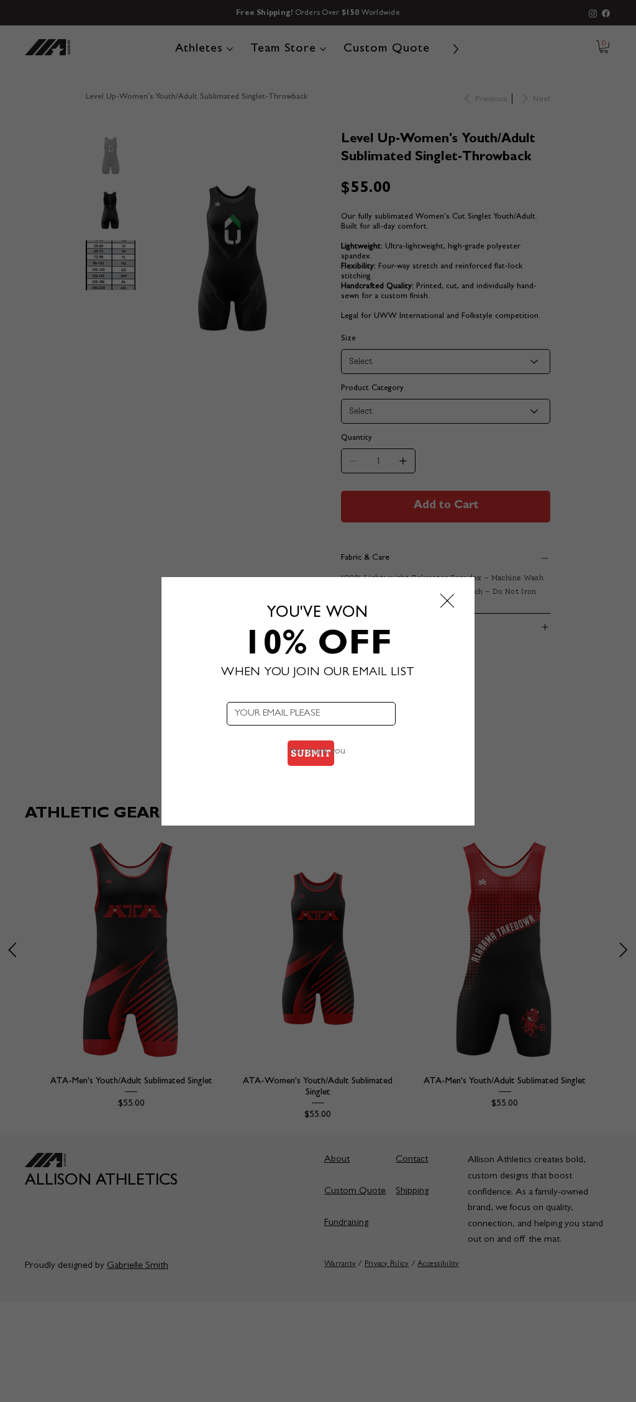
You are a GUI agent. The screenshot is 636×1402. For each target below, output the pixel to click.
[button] (447, 601)
